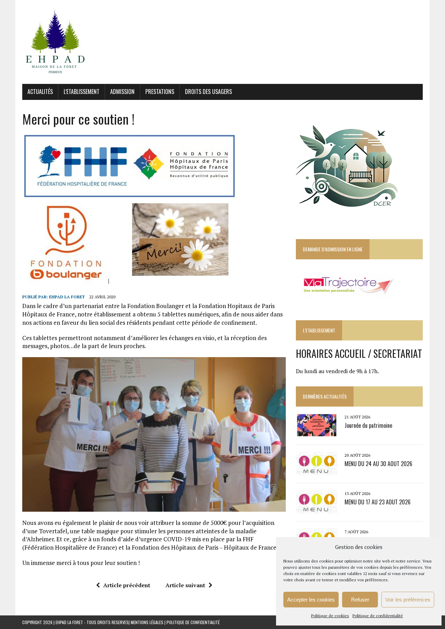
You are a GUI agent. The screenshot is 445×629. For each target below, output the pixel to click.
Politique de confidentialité (378, 615)
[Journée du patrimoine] (317, 432)
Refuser (360, 600)
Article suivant (185, 585)
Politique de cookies (330, 615)
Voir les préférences (407, 600)
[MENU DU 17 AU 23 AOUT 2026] (317, 509)
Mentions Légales (147, 622)
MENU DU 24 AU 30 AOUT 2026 (378, 463)
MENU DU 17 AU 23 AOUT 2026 (378, 502)
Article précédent (126, 585)
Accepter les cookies (311, 600)
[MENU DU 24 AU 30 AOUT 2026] (317, 470)
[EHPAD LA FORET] (222, 42)
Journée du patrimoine (368, 425)
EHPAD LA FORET (67, 296)
